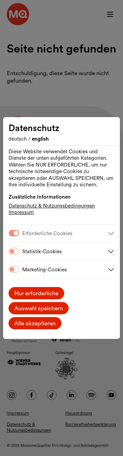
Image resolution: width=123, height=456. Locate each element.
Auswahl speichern (38, 308)
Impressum (21, 212)
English (40, 139)
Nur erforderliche (36, 293)
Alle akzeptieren (35, 323)
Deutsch (18, 139)
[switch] (14, 251)
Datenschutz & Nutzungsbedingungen (52, 206)
